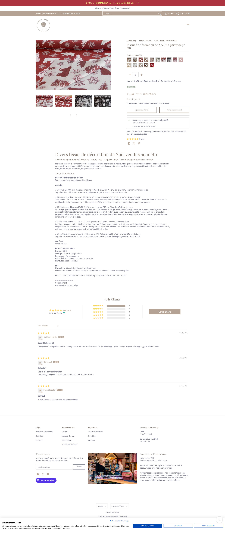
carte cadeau (66, 440)
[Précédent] (37, 65)
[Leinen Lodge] (43, 25)
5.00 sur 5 (67, 310)
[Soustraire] (130, 75)
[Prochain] (109, 65)
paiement (91, 440)
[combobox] (130, 13)
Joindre (79, 467)
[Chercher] (160, 13)
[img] (44, 333)
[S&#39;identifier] (177, 13)
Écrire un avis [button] (165, 312)
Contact (64, 432)
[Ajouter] (141, 75)
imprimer (39, 440)
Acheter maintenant (174, 110)
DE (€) (187, 13)
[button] (133, 139)
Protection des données (44, 432)
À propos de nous (68, 436)
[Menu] (187, 25)
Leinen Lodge (131, 41)
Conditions (39, 436)
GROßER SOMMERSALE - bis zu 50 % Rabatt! (110, 3)
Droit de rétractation (95, 432)
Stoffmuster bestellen (69, 444)
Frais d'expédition (145, 103)
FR (182, 13)
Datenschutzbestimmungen (119, 521)
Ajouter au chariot (141, 110)
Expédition (91, 436)
